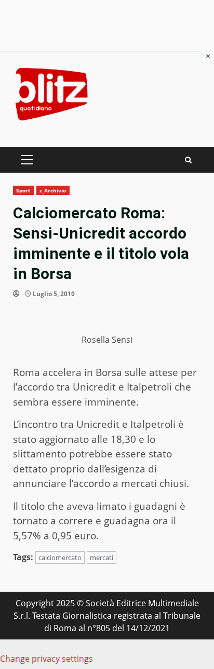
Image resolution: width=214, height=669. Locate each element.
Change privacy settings (46, 658)
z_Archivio (52, 190)
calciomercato (60, 557)
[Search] (188, 160)
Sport (23, 190)
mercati (101, 557)
